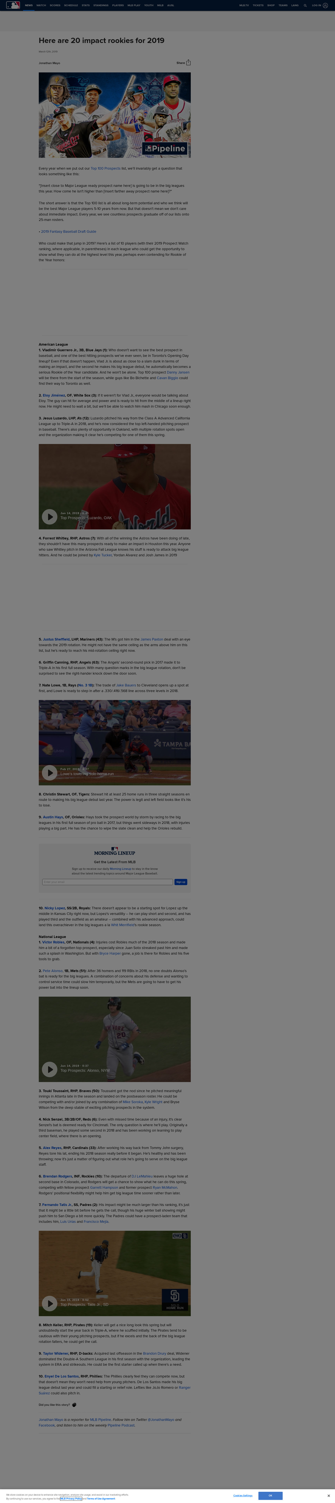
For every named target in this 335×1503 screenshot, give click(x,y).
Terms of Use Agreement (101, 1498)
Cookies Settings (242, 1495)
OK (270, 1495)
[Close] (329, 1495)
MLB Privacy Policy (71, 1498)
